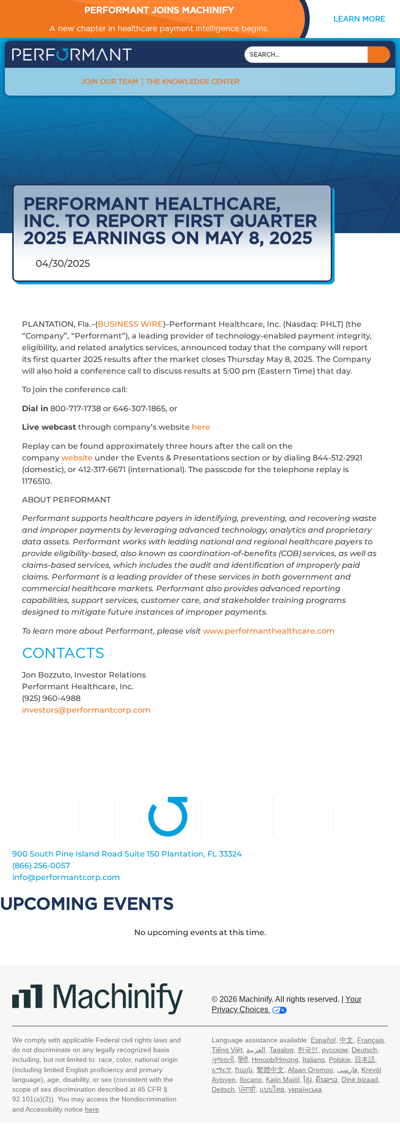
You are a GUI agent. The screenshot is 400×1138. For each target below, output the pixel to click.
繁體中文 (270, 1070)
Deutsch (364, 1050)
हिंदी (243, 1059)
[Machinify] (97, 999)
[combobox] (306, 54)
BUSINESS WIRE (130, 324)
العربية (255, 1050)
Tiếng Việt (227, 1050)
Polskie (340, 1059)
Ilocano (251, 1079)
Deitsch (223, 1089)
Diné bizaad (359, 1079)
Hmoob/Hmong (275, 1059)
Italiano (313, 1059)
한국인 (308, 1050)
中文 (346, 1040)
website (77, 457)
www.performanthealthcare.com (269, 631)
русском (335, 1050)
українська (305, 1089)
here (201, 427)
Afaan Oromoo (310, 1070)
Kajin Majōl (283, 1079)
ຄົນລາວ (327, 1079)
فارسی (347, 1070)
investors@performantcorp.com (86, 710)
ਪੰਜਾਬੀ (247, 1089)
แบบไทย (272, 1089)
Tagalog (281, 1050)
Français (370, 1040)
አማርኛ (221, 1070)
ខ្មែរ (307, 1079)
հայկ (244, 1070)
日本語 (365, 1059)
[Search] (379, 54)
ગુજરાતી (223, 1059)
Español (323, 1040)
